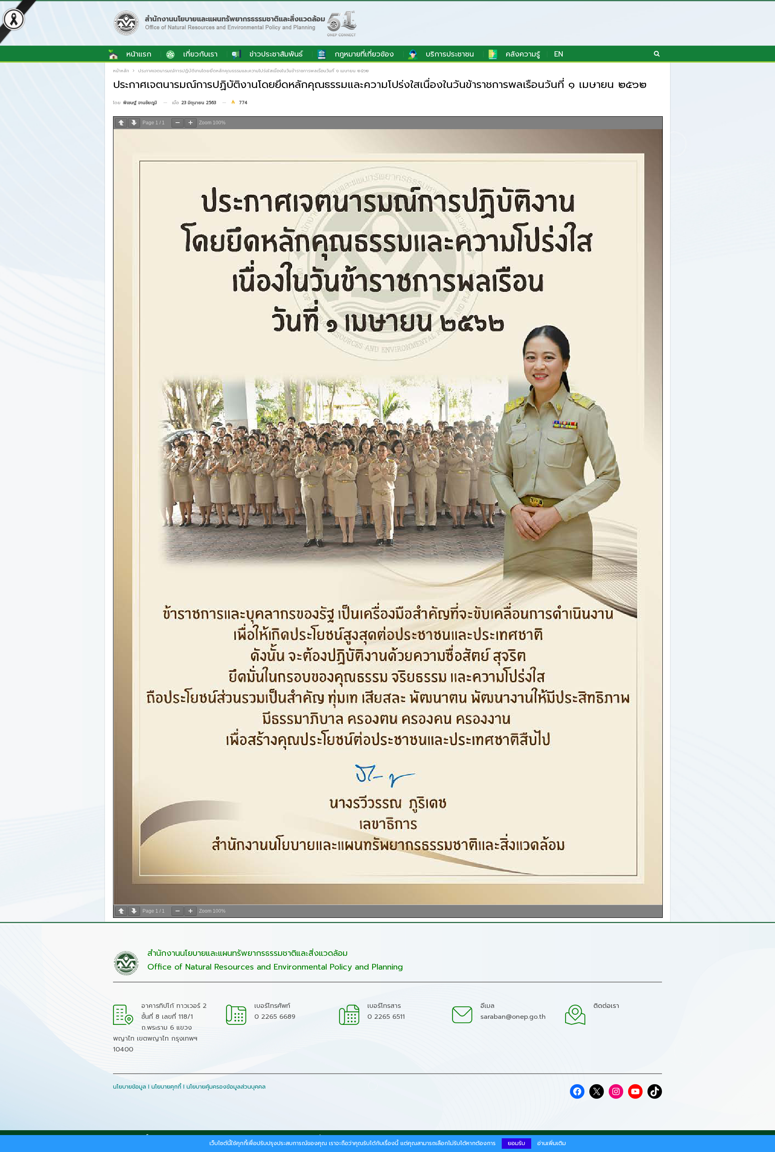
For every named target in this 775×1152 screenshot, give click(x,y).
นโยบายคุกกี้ (166, 1087)
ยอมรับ (516, 1143)
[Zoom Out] (178, 123)
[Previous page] (121, 123)
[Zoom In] (190, 123)
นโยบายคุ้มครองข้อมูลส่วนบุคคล (226, 1087)
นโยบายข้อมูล (129, 1087)
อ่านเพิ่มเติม (551, 1143)
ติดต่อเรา (606, 1006)
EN (558, 54)
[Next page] (134, 123)
